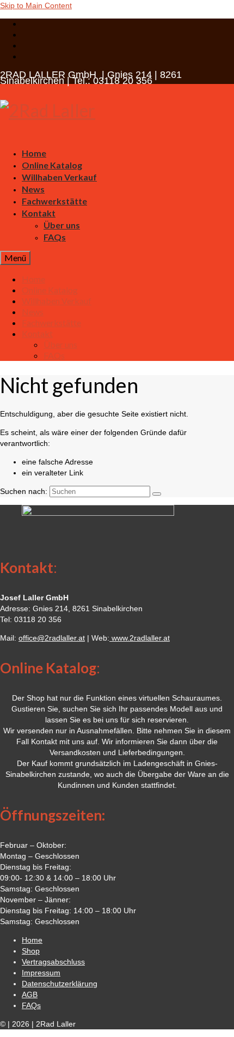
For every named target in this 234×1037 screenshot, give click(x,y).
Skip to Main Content (36, 5)
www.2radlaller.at (139, 638)
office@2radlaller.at (52, 638)
